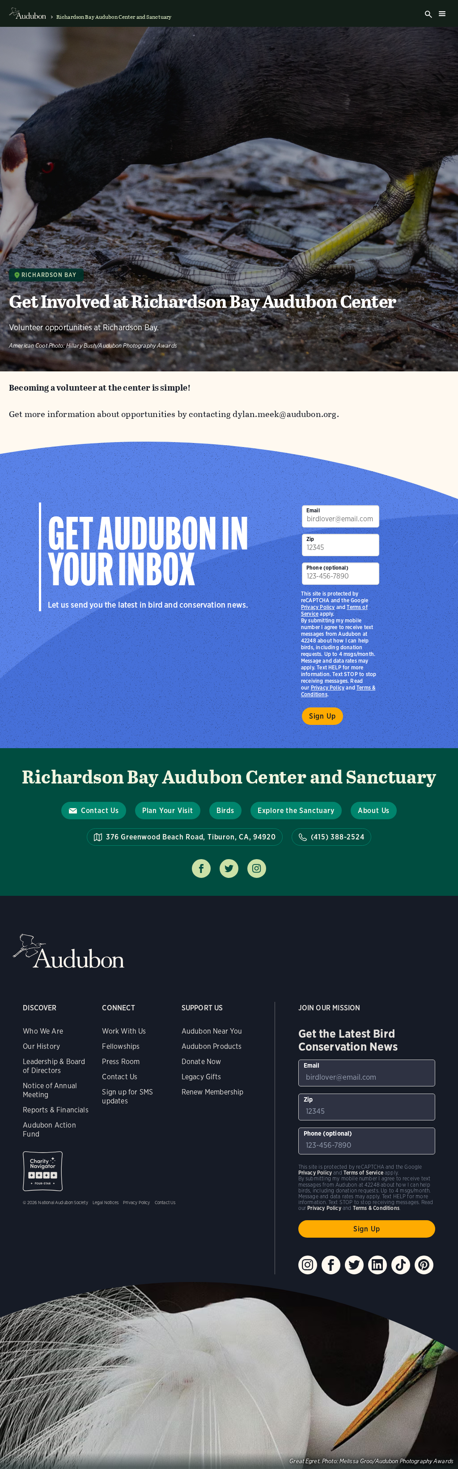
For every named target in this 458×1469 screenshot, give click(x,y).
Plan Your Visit (167, 810)
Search (428, 14)
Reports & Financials (56, 1110)
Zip (310, 539)
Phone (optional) (327, 567)
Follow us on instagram (256, 868)
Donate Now (201, 1061)
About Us (374, 810)
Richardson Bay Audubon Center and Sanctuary (113, 17)
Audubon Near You (212, 1031)
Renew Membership (213, 1092)
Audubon (68, 951)
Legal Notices (106, 1202)
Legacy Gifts (201, 1077)
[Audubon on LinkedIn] (377, 1265)
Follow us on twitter (229, 868)
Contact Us (100, 810)
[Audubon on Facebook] (331, 1265)
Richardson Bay (48, 275)
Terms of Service (363, 1172)
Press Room (121, 1061)
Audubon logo (27, 13)
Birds (225, 810)
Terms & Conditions (376, 1208)
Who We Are (43, 1031)
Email (313, 510)
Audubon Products (212, 1046)
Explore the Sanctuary (296, 810)
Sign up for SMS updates (127, 1096)
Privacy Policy (328, 687)
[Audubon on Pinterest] (424, 1265)
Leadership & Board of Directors (54, 1066)
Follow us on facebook (201, 868)
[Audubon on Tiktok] (400, 1265)
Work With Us (124, 1031)
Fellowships (121, 1046)
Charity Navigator (43, 1171)
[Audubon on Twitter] (354, 1265)
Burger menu (442, 13)
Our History (41, 1046)
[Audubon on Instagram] (307, 1265)
